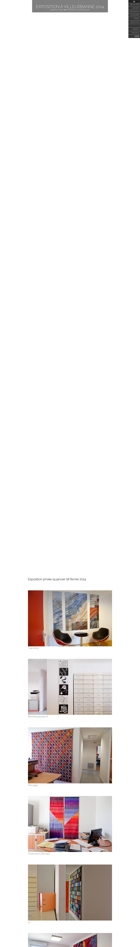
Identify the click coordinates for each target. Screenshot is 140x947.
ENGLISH (136, 29)
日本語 (136, 36)
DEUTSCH (135, 33)
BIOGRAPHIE (134, 15)
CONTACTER (134, 22)
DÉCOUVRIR (134, 4)
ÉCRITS (136, 19)
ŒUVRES (135, 8)
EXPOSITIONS (134, 11)
